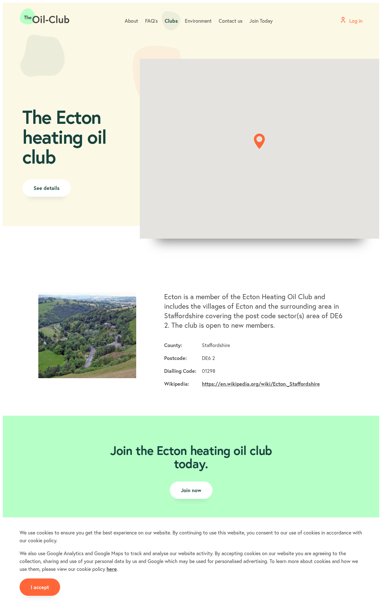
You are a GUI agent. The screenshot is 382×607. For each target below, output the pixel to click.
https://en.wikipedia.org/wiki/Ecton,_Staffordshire (261, 383)
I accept (40, 587)
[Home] (45, 16)
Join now (191, 490)
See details (47, 188)
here (112, 569)
